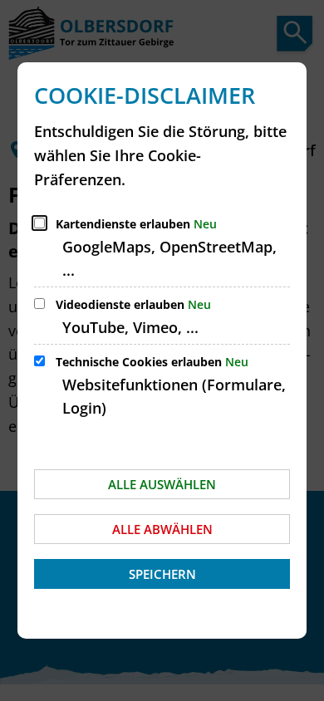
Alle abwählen (162, 529)
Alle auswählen (162, 484)
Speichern (162, 574)
